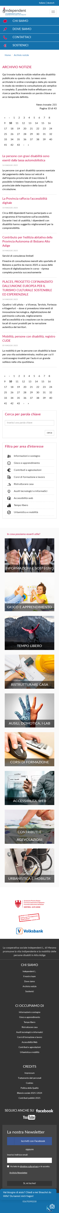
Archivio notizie (21, 55)
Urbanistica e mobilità (26, 512)
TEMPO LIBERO (29, 646)
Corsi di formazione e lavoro (29, 477)
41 (5, 145)
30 (37, 134)
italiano (42, 3)
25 (5, 134)
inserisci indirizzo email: (17, 1155)
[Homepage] (14, 11)
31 (44, 134)
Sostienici (29, 991)
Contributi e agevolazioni (27, 470)
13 (29, 123)
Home (8, 55)
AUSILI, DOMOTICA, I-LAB (29, 723)
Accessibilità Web (29, 1042)
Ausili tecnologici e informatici (30, 491)
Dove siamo (29, 981)
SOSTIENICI (20, 45)
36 (24, 139)
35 (18, 139)
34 (12, 139)
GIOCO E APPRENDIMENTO (29, 607)
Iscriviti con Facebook (33, 1141)
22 (37, 128)
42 (12, 145)
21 (31, 128)
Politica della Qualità (29, 1088)
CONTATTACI (22, 37)
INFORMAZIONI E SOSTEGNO (30, 568)
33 (5, 139)
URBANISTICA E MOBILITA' (29, 878)
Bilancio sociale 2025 (26, 1093)
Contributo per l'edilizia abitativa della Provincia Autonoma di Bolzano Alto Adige (27, 241)
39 (44, 139)
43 (18, 145)
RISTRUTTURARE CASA (29, 684)
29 (31, 134)
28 (24, 134)
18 (12, 128)
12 (23, 123)
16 (49, 123)
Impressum (30, 1073)
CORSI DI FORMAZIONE (29, 762)
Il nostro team (29, 976)
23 (44, 128)
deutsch (50, 3)
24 (50, 128)
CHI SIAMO (20, 21)
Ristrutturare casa (24, 484)
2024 (39, 1093)
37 (31, 139)
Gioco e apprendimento (27, 463)
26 (12, 134)
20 (24, 128)
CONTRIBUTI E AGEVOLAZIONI (29, 836)
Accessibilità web (23, 498)
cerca (49, 433)
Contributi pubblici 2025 (29, 1098)
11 (17, 123)
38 (37, 139)
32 (50, 134)
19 (18, 128)
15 (42, 123)
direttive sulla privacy (29, 1167)
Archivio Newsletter (18, 1173)
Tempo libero (21, 505)
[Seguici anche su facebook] (44, 1110)
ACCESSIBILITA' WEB (29, 801)
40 (50, 139)
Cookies (29, 1083)
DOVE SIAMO (22, 29)
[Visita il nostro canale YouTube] (29, 1117)
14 (36, 123)
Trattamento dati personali (29, 1078)
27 (18, 134)
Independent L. (29, 971)
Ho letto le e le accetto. (30, 1167)
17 (5, 128)
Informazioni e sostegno (27, 456)
